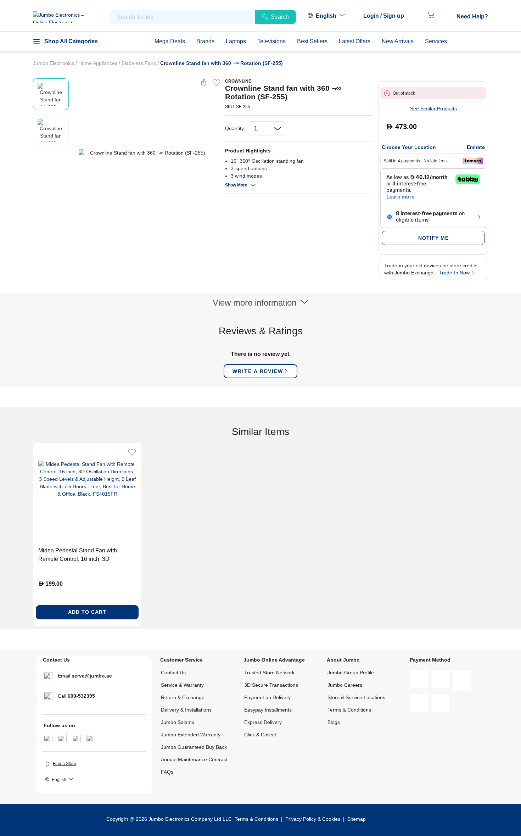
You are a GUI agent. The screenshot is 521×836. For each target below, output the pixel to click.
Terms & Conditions (349, 710)
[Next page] (214, 153)
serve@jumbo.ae (92, 676)
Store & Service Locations (356, 697)
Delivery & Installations (186, 710)
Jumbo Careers (344, 685)
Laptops (236, 41)
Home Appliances (98, 63)
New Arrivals (398, 41)
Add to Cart (87, 612)
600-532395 (81, 696)
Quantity (234, 128)
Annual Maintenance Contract (194, 759)
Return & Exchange (183, 697)
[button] (387, 16)
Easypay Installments (268, 710)
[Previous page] (76, 153)
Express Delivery (263, 722)
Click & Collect (260, 734)
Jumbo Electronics (54, 63)
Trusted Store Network (269, 672)
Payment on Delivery (267, 697)
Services (436, 41)
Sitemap (356, 819)
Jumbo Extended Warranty (190, 734)
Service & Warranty (182, 685)
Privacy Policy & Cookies (312, 819)
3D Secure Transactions (271, 685)
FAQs (167, 772)
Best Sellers (312, 41)
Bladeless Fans (139, 63)
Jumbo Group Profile (350, 672)
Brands (205, 41)
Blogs (333, 722)
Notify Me (433, 238)
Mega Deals (170, 41)
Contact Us (173, 672)
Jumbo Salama (178, 722)
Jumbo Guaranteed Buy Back (194, 747)
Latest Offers (354, 41)
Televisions (271, 41)
